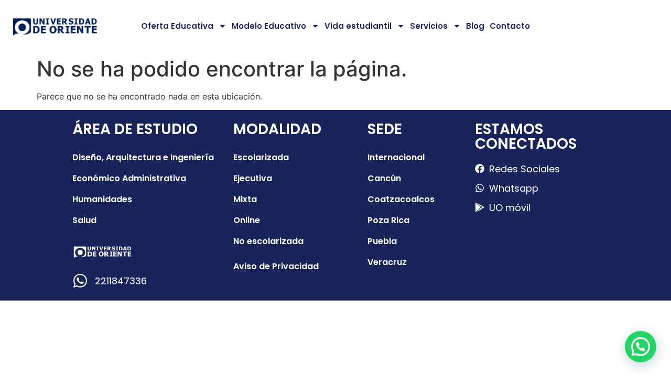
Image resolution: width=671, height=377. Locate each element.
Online (246, 220)
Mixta (245, 199)
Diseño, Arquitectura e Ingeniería (143, 157)
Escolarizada (261, 157)
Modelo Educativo (269, 25)
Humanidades (102, 199)
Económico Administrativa (129, 178)
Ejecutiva (252, 178)
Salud (84, 220)
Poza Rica (388, 220)
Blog (475, 25)
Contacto (510, 25)
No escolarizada (268, 241)
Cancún (384, 178)
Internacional (396, 157)
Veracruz (387, 262)
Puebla (382, 241)
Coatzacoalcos (401, 199)
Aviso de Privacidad (276, 266)
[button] (640, 346)
